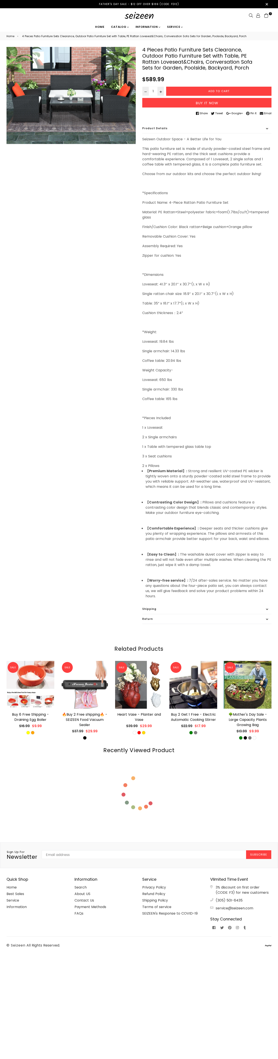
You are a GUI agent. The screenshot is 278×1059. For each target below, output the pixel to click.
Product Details (154, 128)
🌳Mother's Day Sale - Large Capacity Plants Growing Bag (247, 719)
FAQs (78, 913)
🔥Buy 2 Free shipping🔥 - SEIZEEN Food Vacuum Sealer (84, 719)
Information (147, 27)
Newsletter (22, 855)
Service (174, 27)
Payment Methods (90, 906)
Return (147, 619)
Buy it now (207, 103)
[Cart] (266, 15)
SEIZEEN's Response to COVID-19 (170, 913)
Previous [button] (3, 703)
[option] (71, 95)
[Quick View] (49, 671)
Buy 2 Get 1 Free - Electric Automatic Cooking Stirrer (193, 717)
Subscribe (258, 854)
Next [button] (274, 703)
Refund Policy (153, 893)
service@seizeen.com (234, 908)
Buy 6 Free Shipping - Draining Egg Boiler (30, 717)
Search (80, 887)
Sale (13, 667)
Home (99, 27)
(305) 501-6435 (229, 900)
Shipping (149, 609)
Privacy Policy (154, 887)
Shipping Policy (155, 900)
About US (82, 893)
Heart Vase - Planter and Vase (139, 717)
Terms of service (156, 906)
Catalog (119, 27)
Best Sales (15, 893)
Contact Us (84, 900)
